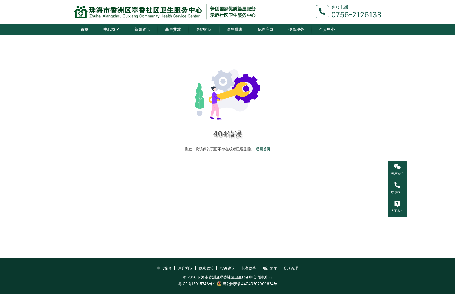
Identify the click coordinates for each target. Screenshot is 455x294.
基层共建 (173, 29)
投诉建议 (227, 268)
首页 (84, 29)
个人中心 (327, 29)
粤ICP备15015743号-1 (197, 283)
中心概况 (111, 29)
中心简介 (164, 268)
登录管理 (290, 268)
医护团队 (204, 29)
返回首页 (263, 149)
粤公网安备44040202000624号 (250, 283)
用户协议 (185, 268)
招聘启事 (265, 29)
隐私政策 (206, 268)
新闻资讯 (142, 29)
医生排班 (235, 29)
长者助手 (248, 268)
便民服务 (296, 29)
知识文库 (269, 268)
